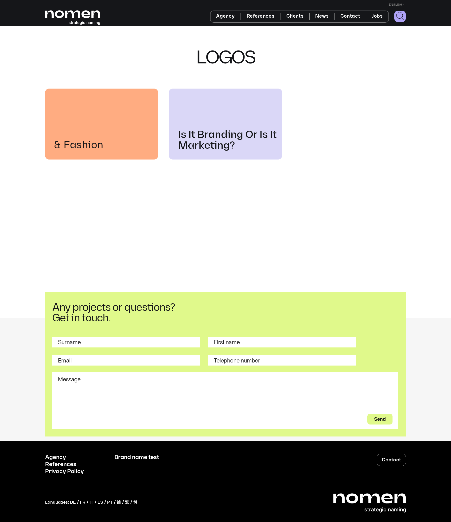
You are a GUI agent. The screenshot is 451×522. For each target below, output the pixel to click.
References (261, 16)
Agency (225, 16)
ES (100, 502)
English (395, 5)
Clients (295, 16)
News (322, 16)
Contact (350, 16)
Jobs (377, 16)
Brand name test (136, 457)
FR (83, 502)
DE (73, 502)
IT (91, 502)
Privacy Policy (64, 471)
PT (110, 502)
